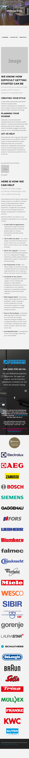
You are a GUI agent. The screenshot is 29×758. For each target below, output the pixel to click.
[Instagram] (26, 391)
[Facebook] (14, 398)
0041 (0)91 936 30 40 (21, 415)
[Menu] (25, 6)
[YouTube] (3, 405)
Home (10, 14)
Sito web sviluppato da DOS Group (9, 744)
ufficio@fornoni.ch (14, 431)
